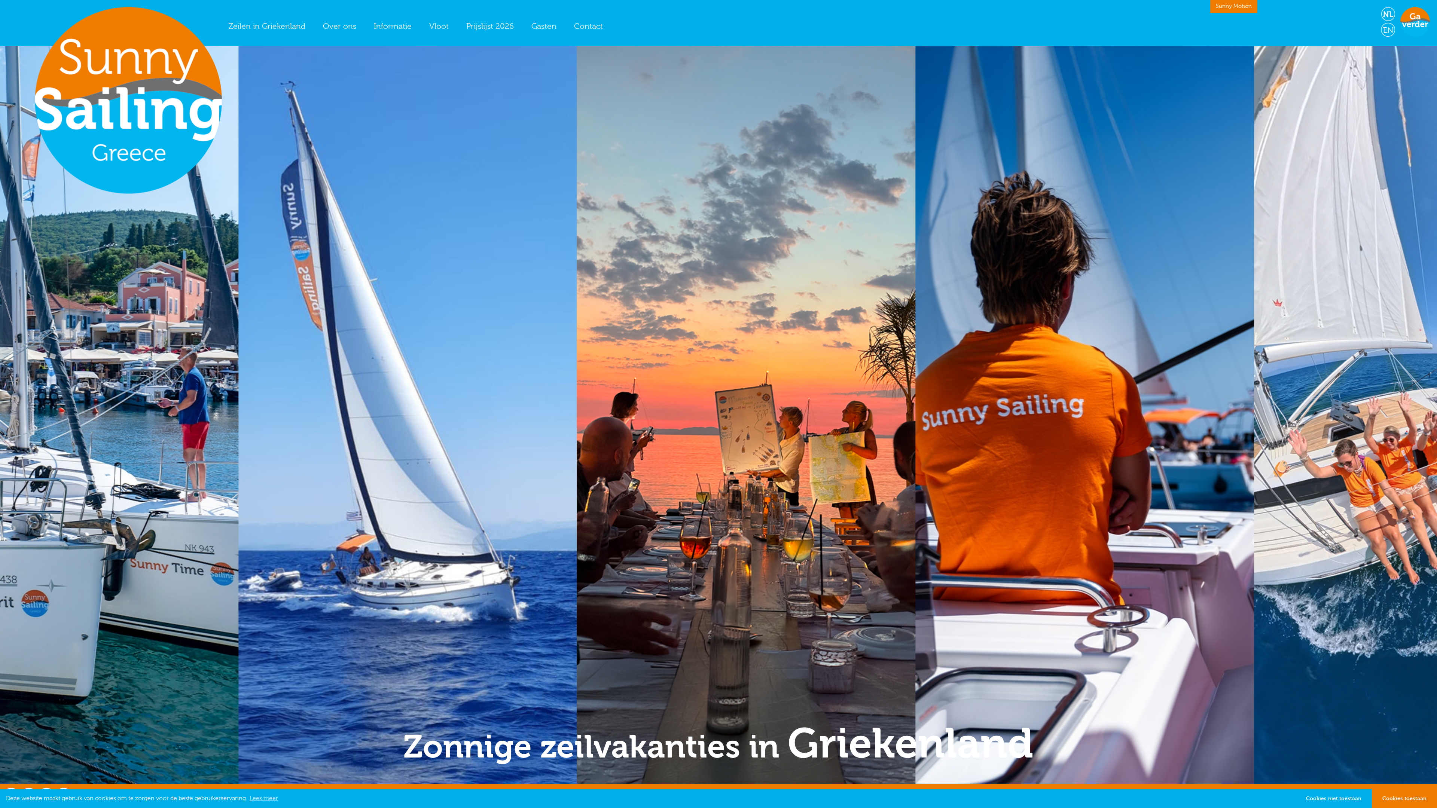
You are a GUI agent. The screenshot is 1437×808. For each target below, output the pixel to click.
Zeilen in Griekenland (267, 26)
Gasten (543, 26)
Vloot (439, 26)
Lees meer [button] (264, 798)
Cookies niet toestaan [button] (1333, 798)
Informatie (393, 26)
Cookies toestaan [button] (1404, 798)
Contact (588, 26)
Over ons (339, 26)
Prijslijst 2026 (490, 26)
